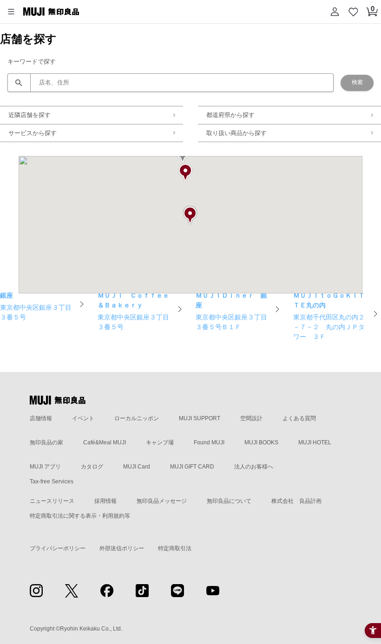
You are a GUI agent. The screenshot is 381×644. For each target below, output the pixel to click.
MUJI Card (136, 466)
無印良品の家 (46, 442)
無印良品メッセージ (162, 501)
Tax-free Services (51, 481)
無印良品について (229, 501)
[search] (170, 82)
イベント (83, 418)
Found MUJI (209, 442)
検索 (357, 82)
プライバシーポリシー (57, 548)
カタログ (92, 466)
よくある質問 (299, 418)
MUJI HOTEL (314, 442)
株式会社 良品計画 (296, 501)
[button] (11, 11)
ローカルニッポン (136, 418)
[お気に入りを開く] (353, 11)
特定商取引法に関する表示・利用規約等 (80, 516)
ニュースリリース (52, 501)
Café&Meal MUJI (104, 442)
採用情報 (105, 501)
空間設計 (251, 418)
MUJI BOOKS (261, 442)
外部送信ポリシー (121, 548)
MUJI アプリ (45, 466)
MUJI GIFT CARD (192, 466)
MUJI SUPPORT (199, 418)
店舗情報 (41, 418)
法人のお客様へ (253, 466)
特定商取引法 (174, 548)
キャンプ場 (160, 442)
